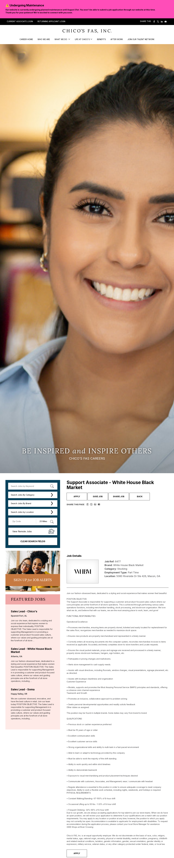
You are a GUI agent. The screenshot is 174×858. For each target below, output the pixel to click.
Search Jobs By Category (22, 495)
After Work (117, 39)
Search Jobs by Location (22, 512)
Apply (77, 496)
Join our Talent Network (141, 39)
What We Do (61, 39)
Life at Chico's (82, 39)
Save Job (98, 496)
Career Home (26, 39)
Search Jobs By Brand (21, 503)
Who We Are (44, 39)
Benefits (101, 39)
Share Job (118, 496)
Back (139, 496)
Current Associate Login (20, 21)
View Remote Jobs (22, 531)
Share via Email (165, 21)
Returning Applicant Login (51, 21)
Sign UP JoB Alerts (33, 580)
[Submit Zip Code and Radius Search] (52, 521)
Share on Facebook (154, 21)
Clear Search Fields (32, 541)
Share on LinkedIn (162, 21)
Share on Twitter (158, 21)
